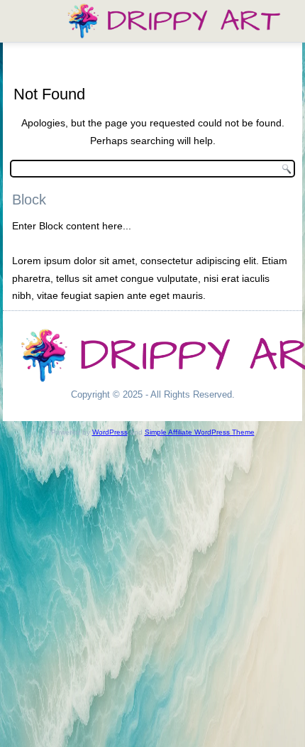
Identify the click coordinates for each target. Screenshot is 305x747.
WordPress (110, 432)
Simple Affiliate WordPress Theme (200, 432)
